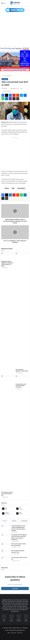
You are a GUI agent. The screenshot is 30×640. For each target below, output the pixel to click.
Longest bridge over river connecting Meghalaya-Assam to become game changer (18, 528)
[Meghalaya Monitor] (15, 3)
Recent (14, 521)
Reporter (5, 88)
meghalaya (21, 188)
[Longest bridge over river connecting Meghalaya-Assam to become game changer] (6, 528)
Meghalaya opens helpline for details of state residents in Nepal (7, 264)
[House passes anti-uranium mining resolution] (22, 379)
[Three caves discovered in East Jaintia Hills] (6, 546)
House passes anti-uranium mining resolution (21, 385)
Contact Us (19, 632)
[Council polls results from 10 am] (6, 560)
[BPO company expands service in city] (6, 553)
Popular (5, 521)
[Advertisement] (15, 30)
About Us (13, 632)
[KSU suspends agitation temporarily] (22, 310)
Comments (24, 521)
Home (4, 75)
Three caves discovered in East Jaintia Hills (18, 544)
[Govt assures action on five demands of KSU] (7, 433)
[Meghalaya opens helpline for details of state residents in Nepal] (7, 256)
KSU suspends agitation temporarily (22, 370)
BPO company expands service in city (17, 551)
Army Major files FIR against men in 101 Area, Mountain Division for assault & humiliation (19, 537)
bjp (13, 188)
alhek (7, 188)
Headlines (8, 75)
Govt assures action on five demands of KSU (7, 493)
